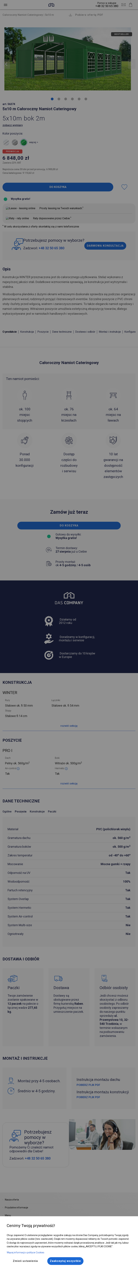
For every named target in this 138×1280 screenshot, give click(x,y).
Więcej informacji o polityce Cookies (25, 1252)
